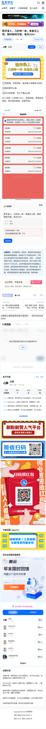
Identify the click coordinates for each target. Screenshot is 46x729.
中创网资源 (8, 39)
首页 (5, 8)
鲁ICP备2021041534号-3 (23, 715)
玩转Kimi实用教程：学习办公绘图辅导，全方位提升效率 (22, 698)
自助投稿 (23, 8)
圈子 (13, 8)
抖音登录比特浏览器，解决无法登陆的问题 (18, 703)
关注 (32, 47)
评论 (23, 233)
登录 (23, 347)
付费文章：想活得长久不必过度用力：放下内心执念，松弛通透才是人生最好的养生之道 (23, 677)
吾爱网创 (29, 712)
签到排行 (23, 663)
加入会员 (34, 8)
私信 (40, 47)
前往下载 (39, 39)
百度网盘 (8, 241)
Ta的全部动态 (23, 416)
